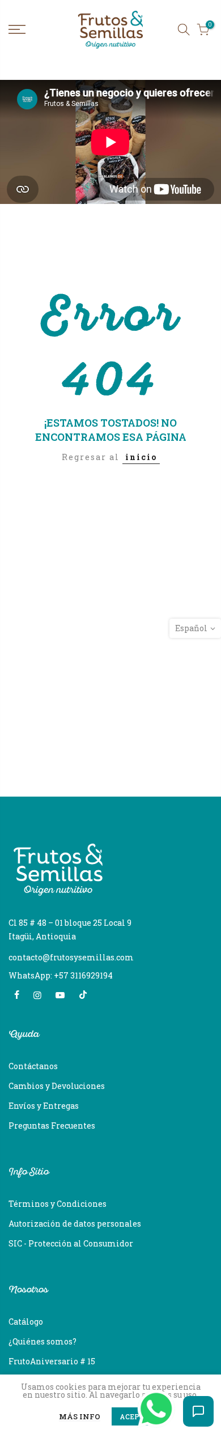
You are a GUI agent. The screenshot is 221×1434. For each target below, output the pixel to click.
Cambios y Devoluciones (56, 1085)
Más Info (79, 1417)
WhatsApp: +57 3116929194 (60, 975)
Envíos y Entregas (43, 1105)
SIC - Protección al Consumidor (70, 1243)
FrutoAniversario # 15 (51, 1361)
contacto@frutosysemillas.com (71, 957)
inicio (141, 457)
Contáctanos (33, 1066)
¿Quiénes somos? (42, 1341)
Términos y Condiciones (57, 1203)
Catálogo (25, 1321)
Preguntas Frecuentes (51, 1125)
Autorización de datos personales (74, 1223)
